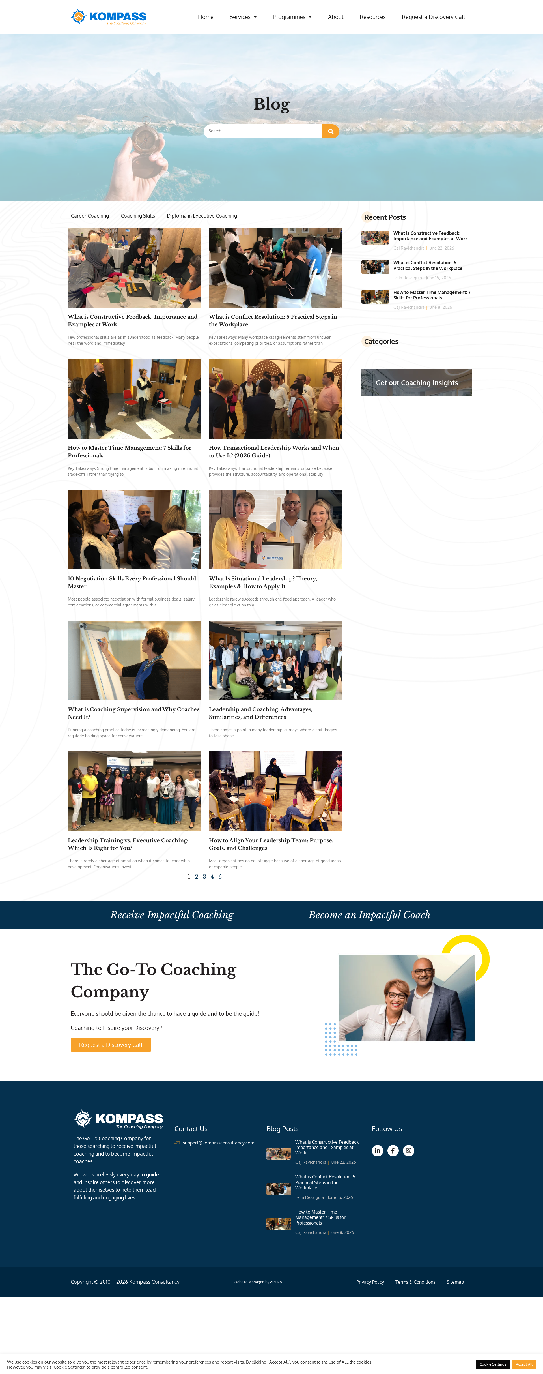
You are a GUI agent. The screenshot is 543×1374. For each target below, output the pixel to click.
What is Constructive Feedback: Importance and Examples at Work (430, 235)
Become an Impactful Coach (369, 915)
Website (240, 1281)
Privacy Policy (370, 1282)
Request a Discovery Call (433, 16)
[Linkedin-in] (377, 1150)
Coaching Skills (138, 216)
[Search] (330, 131)
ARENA (276, 1281)
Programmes (289, 16)
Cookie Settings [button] (493, 1364)
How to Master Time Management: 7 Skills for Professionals (432, 295)
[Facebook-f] (393, 1150)
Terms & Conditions (415, 1282)
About (336, 16)
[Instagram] (408, 1150)
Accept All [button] (524, 1364)
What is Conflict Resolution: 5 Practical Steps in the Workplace (427, 265)
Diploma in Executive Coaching (202, 216)
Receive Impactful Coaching (172, 915)
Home (206, 16)
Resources (373, 16)
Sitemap (455, 1282)
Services (240, 16)
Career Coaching (90, 216)
